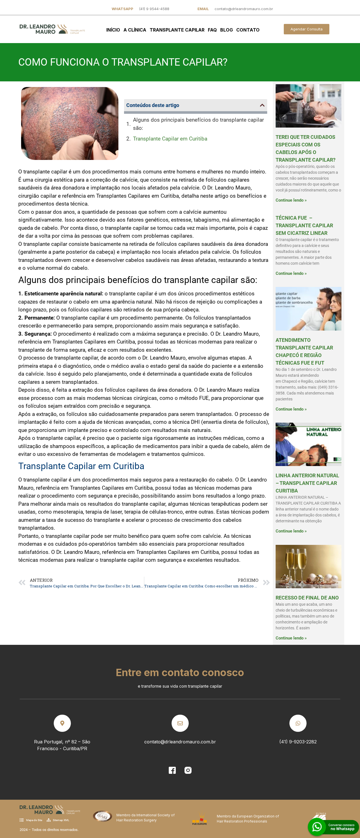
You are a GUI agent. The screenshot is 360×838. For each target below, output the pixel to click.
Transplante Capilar (177, 30)
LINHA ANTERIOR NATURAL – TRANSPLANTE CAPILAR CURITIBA (307, 483)
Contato (248, 30)
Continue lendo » (291, 200)
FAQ (212, 30)
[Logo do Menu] (52, 29)
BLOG (226, 30)
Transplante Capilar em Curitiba (170, 138)
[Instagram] (188, 770)
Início (113, 30)
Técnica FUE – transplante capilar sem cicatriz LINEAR (304, 225)
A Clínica (134, 30)
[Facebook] (172, 770)
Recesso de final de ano (307, 598)
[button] (262, 105)
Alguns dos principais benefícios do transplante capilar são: (198, 124)
